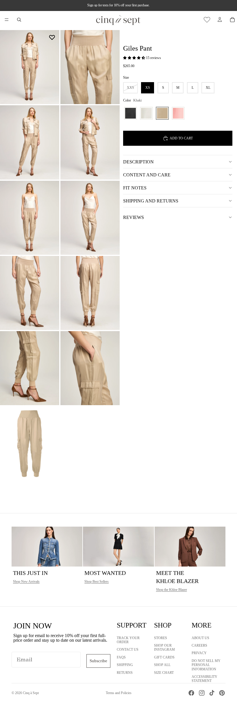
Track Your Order (128, 640)
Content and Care (147, 174)
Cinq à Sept (31, 693)
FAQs (121, 657)
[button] (134, 58)
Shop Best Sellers (96, 582)
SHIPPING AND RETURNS (150, 200)
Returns (125, 673)
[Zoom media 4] (90, 142)
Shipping (125, 665)
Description (138, 161)
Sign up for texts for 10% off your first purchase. (118, 5)
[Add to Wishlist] (52, 37)
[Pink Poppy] (178, 113)
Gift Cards (164, 657)
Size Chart (164, 673)
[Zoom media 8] (90, 293)
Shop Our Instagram (164, 647)
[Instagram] (201, 692)
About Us (200, 638)
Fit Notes (135, 187)
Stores (160, 638)
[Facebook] (191, 692)
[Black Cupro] (130, 113)
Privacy (199, 653)
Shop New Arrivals (26, 582)
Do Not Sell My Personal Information (206, 665)
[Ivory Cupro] (146, 113)
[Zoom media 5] (29, 218)
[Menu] (6, 19)
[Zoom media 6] (90, 218)
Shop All (162, 665)
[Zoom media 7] (29, 293)
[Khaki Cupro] (162, 113)
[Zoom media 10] (90, 368)
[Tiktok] (211, 692)
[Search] (19, 19)
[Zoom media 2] (90, 67)
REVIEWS (133, 217)
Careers (199, 645)
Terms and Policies (119, 693)
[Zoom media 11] (29, 443)
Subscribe (98, 660)
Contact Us (127, 650)
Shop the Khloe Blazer (171, 590)
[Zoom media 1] (29, 67)
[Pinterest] (222, 692)
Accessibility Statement (204, 679)
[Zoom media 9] (29, 368)
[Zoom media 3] (29, 142)
